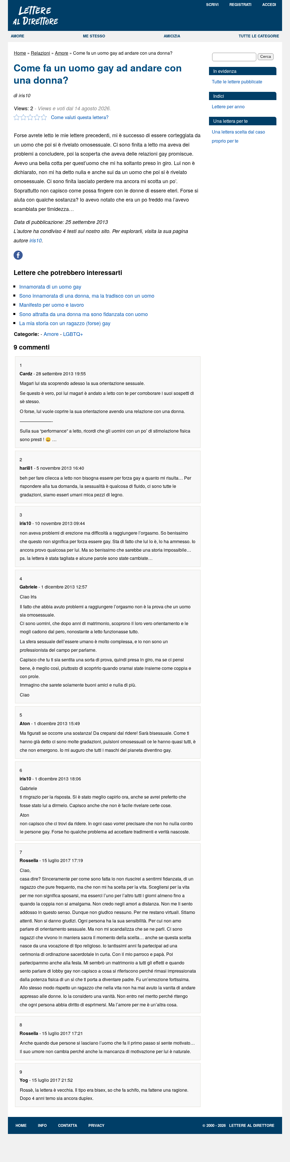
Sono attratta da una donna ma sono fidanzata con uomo (83, 314)
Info (42, 1125)
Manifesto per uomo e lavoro (51, 304)
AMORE (17, 36)
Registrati (240, 4)
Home (20, 53)
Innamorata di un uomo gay (50, 286)
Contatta (67, 1125)
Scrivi (212, 4)
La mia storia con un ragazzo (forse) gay (64, 323)
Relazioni (40, 53)
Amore (61, 53)
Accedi (269, 4)
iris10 (35, 240)
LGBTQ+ (73, 333)
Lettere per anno (228, 106)
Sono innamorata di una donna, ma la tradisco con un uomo (86, 295)
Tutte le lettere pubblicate (237, 81)
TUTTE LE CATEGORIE (259, 36)
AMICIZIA (172, 36)
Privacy (96, 1125)
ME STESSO (94, 36)
